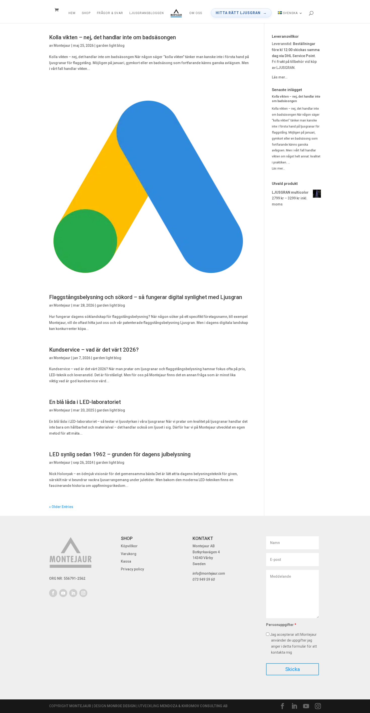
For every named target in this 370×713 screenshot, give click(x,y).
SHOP (86, 13)
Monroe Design (121, 706)
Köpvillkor (129, 546)
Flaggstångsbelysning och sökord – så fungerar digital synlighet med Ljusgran (145, 297)
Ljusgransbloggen (146, 13)
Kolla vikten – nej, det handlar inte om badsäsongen (112, 37)
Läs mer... (278, 168)
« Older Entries (61, 507)
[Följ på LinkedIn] (73, 593)
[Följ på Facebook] (53, 593)
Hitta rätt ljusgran (238, 13)
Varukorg (128, 554)
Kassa (126, 561)
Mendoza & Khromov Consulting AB (194, 706)
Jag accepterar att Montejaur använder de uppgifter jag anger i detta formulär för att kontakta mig (293, 643)
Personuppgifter (281, 625)
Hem (72, 13)
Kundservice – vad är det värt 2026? (94, 350)
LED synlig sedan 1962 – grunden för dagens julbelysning (120, 454)
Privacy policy (132, 569)
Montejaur (62, 46)
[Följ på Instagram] (83, 593)
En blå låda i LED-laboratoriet (85, 402)
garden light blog (110, 46)
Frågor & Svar (110, 13)
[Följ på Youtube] (63, 593)
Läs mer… (279, 77)
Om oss (195, 13)
